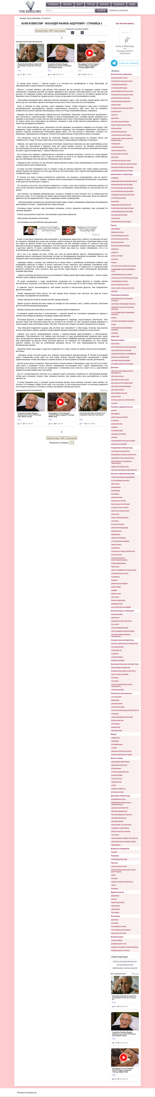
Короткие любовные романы (123, 304)
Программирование (119, 628)
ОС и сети (115, 624)
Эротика (114, 333)
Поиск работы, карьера (120, 831)
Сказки (114, 403)
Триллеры (115, 218)
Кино (113, 875)
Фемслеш (115, 336)
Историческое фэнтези (121, 101)
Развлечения (116, 775)
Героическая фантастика (122, 81)
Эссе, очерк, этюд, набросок (122, 288)
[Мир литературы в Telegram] (125, 66)
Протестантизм (117, 707)
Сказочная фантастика (121, 135)
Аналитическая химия (121, 607)
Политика (115, 548)
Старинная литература (122, 447)
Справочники (117, 657)
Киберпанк (116, 105)
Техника (115, 855)
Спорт (113, 785)
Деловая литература (120, 795)
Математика (116, 531)
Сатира (114, 748)
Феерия (114, 291)
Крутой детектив (118, 198)
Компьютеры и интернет (122, 610)
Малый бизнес (117, 821)
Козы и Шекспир (125, 46)
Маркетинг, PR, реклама (121, 825)
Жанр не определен (120, 848)
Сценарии (115, 909)
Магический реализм (120, 246)
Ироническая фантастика (122, 95)
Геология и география (120, 504)
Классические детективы (122, 191)
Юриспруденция (118, 600)
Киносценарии (117, 902)
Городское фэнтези (119, 85)
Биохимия (115, 491)
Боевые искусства (119, 944)
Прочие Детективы (119, 215)
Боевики (114, 178)
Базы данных (117, 614)
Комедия (115, 741)
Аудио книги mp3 (125, 964)
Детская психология (120, 511)
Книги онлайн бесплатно (125, 961)
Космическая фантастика (122, 108)
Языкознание (117, 604)
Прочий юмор (117, 744)
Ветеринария (116, 497)
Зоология (115, 514)
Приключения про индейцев (123, 354)
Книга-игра (116, 396)
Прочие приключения (120, 360)
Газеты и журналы (119, 866)
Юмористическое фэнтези (122, 167)
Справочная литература (122, 640)
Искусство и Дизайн (119, 674)
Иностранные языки (119, 518)
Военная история (118, 501)
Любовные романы (120, 295)
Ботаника (115, 494)
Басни (114, 410)
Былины (114, 920)
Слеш (113, 324)
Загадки (114, 923)
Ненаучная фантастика (121, 125)
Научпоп (115, 681)
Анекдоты (115, 738)
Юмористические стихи (121, 755)
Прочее (114, 863)
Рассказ (114, 259)
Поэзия (114, 437)
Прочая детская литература (123, 400)
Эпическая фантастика (121, 161)
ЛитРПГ (114, 115)
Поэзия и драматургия (122, 407)
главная (53, 4)
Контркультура (117, 242)
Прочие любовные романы (122, 321)
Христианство (117, 720)
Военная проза (117, 232)
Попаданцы (116, 128)
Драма (114, 899)
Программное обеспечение (122, 631)
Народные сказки (118, 926)
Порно (113, 318)
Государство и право (120, 507)
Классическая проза (120, 239)
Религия (114, 714)
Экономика (116, 845)
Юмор (113, 734)
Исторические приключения (123, 347)
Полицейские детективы (122, 212)
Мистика (115, 118)
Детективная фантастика (122, 91)
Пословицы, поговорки (121, 930)
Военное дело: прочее (120, 950)
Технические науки (119, 573)
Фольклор (115, 916)
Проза (114, 225)
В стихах (115, 420)
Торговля (115, 835)
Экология (115, 597)
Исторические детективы (122, 188)
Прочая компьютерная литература (121, 635)
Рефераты (115, 567)
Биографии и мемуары (120, 668)
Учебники (115, 577)
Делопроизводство (119, 811)
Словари (114, 654)
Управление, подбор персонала (124, 838)
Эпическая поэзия (119, 444)
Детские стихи (117, 390)
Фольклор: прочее (118, 933)
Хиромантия (116, 731)
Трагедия (115, 913)
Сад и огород (116, 779)
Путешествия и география (122, 364)
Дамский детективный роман (124, 181)
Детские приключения (121, 386)
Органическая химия (120, 541)
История (114, 521)
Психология (116, 555)
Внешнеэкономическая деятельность (121, 803)
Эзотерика (115, 724)
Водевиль (115, 896)
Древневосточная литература (123, 455)
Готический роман (119, 88)
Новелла (115, 249)
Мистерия (115, 906)
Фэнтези (114, 157)
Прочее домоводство (120, 772)
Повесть (114, 252)
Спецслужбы (116, 940)
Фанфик (114, 889)
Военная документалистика (123, 671)
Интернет (115, 618)
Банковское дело (118, 799)
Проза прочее (117, 256)
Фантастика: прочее (119, 154)
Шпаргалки (116, 594)
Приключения (117, 340)
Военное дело (117, 937)
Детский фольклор (119, 393)
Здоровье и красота (119, 765)
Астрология (116, 697)
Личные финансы (118, 818)
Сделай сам (116, 782)
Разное (114, 852)
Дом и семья (117, 758)
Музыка (114, 878)
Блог (79, 4)
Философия (116, 587)
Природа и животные (120, 357)
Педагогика (116, 545)
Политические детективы (122, 208)
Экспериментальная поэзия (123, 441)
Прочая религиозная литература (125, 710)
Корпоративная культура (121, 815)
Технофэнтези (117, 147)
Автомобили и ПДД (119, 859)
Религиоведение (118, 563)
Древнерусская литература (122, 458)
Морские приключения (121, 350)
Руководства (116, 650)
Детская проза (117, 376)
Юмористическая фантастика (124, 164)
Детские (114, 367)
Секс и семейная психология (123, 570)
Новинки (119, 4)
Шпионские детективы (121, 222)
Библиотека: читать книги (125, 968)
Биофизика (116, 487)
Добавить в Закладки (118, 10)
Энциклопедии (117, 660)
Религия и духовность (121, 693)
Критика (115, 678)
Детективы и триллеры (122, 174)
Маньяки (115, 201)
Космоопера (116, 111)
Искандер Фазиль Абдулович (125, 52)
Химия (114, 590)
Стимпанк (115, 144)
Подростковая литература (122, 882)
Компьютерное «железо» (121, 621)
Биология (115, 484)
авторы (104, 4)
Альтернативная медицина (123, 477)
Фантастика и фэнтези (121, 74)
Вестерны (115, 344)
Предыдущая (41, 30)
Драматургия (116, 424)
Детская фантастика (120, 380)
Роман (114, 263)
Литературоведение (119, 528)
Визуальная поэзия (119, 417)
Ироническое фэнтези (120, 98)
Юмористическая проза (121, 751)
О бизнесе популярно (120, 828)
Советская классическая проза (124, 278)
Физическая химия (119, 584)
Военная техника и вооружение (124, 947)
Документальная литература (125, 664)
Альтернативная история (122, 171)
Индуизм (115, 700)
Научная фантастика (120, 122)
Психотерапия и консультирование (119, 559)
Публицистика (117, 690)
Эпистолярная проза (120, 285)
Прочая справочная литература (124, 644)
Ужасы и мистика (118, 150)
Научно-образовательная (123, 473)
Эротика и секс (117, 792)
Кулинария (116, 768)
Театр (113, 885)
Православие (116, 704)
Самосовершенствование (122, 717)
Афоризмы (115, 229)
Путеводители (117, 647)
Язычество (115, 727)
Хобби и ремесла (118, 789)
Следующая (59, 30)
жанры (67, 4)
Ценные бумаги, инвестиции (123, 842)
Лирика (114, 427)
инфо (132, 4)
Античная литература (120, 451)
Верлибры (115, 414)
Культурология (117, 524)
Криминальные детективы (122, 195)
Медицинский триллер (121, 205)
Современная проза (119, 281)
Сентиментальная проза (121, 275)
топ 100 (91, 4)
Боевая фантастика (119, 78)
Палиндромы (117, 431)
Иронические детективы (121, 185)
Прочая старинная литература (124, 470)
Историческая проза (120, 236)
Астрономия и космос (120, 481)
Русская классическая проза (123, 266)
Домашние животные (120, 762)
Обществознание (118, 538)
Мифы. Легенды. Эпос (120, 467)
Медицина (115, 534)
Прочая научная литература (123, 551)
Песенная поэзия (118, 434)
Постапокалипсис (119, 132)
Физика (114, 580)
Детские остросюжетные (122, 383)
